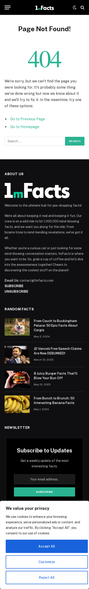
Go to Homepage (24, 127)
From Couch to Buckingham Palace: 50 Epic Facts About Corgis (56, 325)
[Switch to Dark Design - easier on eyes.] (75, 8)
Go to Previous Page (27, 119)
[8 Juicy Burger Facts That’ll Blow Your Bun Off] (17, 379)
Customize (47, 562)
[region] (44, 545)
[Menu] (7, 7)
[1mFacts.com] (44, 7)
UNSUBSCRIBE (16, 291)
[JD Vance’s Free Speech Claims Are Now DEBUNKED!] (17, 354)
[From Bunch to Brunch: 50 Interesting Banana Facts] (17, 404)
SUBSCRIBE (14, 286)
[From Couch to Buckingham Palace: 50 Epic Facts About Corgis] (17, 327)
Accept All (46, 546)
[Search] (82, 7)
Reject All (47, 577)
